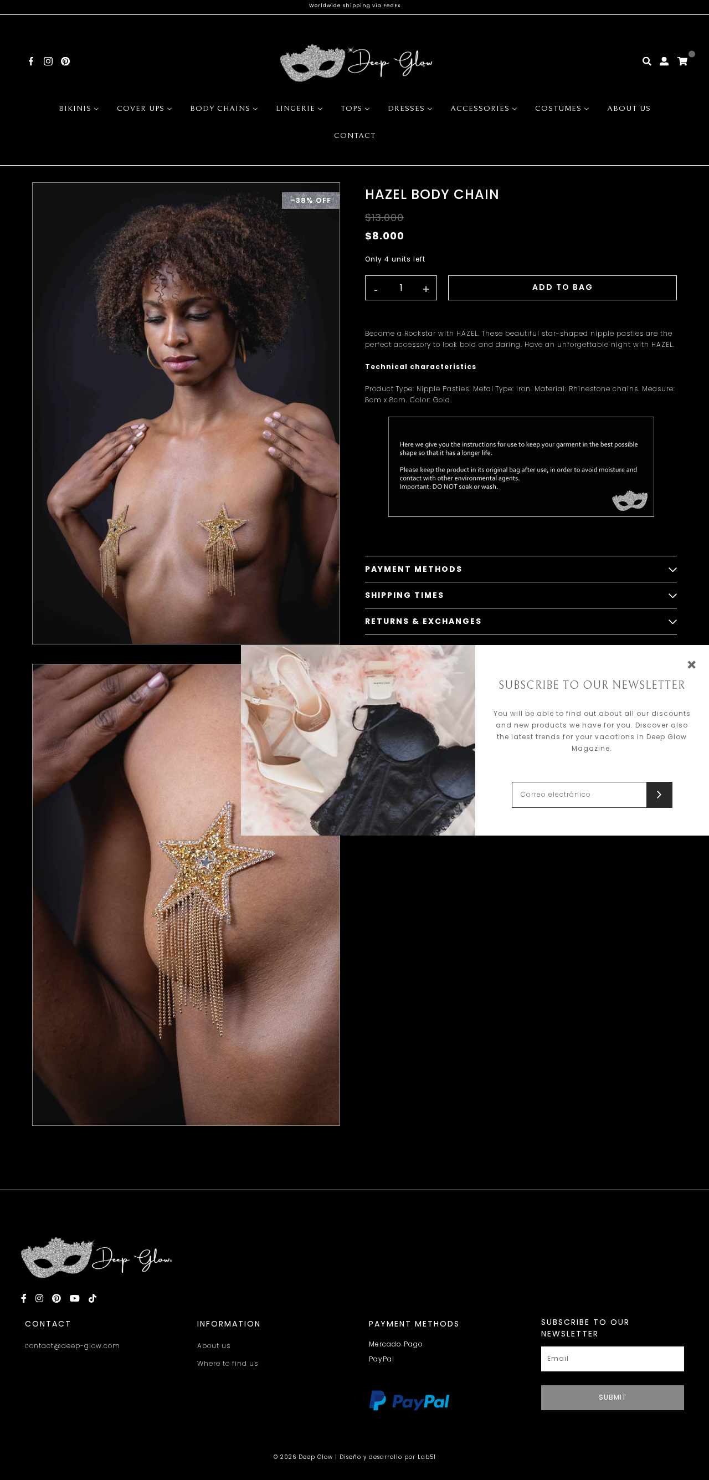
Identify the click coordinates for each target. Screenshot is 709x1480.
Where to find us (227, 1363)
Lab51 (427, 1457)
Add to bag (562, 287)
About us (213, 1345)
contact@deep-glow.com (72, 1345)
